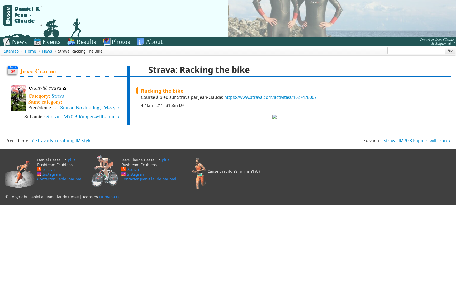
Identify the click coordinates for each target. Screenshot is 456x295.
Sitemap (11, 51)
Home (30, 51)
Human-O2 (109, 196)
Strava (57, 95)
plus (71, 159)
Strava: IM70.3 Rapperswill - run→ (82, 116)
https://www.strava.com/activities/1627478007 (270, 97)
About (154, 41)
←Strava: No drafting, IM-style (87, 107)
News (19, 41)
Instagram (51, 174)
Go (450, 50)
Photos (121, 41)
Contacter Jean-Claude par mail (149, 178)
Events (51, 41)
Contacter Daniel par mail (60, 178)
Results (86, 41)
